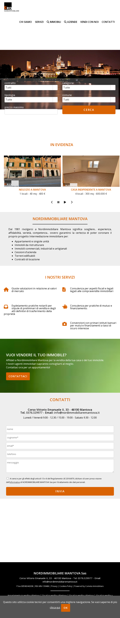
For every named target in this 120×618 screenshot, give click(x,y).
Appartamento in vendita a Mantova (24, 595)
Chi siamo (25, 21)
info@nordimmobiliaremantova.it (77, 412)
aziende (72, 21)
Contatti (108, 21)
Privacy (54, 586)
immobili (55, 21)
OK (66, 608)
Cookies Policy (65, 586)
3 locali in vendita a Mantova (81, 595)
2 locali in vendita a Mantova (54, 595)
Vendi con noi (89, 21)
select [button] (55, 88)
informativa (15, 482)
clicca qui (55, 607)
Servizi (39, 21)
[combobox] (29, 87)
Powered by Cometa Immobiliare (89, 586)
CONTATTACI (18, 376)
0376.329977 (34, 412)
